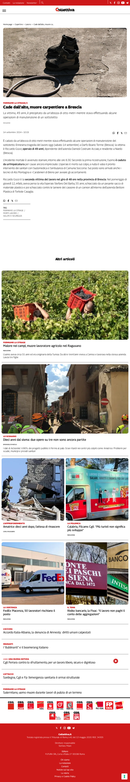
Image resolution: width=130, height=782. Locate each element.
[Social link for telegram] (127, 3)
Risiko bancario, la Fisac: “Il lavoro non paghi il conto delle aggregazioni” (96, 612)
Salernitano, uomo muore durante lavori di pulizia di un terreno (42, 692)
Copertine (19, 24)
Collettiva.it (65, 734)
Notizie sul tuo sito (65, 769)
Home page (7, 24)
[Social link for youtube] (122, 3)
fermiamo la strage (13, 210)
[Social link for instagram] (118, 3)
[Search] (42, 3)
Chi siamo (65, 759)
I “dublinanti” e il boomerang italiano (25, 647)
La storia (65, 773)
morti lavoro (10, 213)
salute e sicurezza (12, 215)
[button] (114, 133)
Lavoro (28, 24)
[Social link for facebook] (114, 3)
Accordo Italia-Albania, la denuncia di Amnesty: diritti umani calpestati (47, 632)
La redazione (18, 3)
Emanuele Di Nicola (10, 444)
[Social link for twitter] (110, 3)
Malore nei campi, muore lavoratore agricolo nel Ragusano (42, 345)
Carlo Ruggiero (9, 531)
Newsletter (32, 3)
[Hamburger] (4, 11)
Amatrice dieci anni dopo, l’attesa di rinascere (31, 526)
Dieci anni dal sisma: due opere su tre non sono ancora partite (44, 439)
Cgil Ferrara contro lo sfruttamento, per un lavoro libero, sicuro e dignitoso (49, 662)
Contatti (6, 3)
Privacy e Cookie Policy (65, 776)
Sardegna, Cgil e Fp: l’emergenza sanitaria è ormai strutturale (41, 677)
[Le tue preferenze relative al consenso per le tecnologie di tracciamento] (124, 776)
